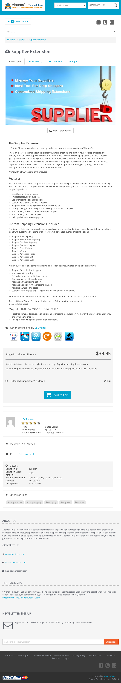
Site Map (56, 658)
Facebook (98, 22)
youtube (112, 22)
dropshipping (34, 502)
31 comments (27, 454)
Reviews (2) (36, 61)
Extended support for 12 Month (60, 381)
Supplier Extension (37, 39)
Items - (19, 21)
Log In (66, 658)
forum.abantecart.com (15, 562)
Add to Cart (61, 395)
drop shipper (15, 502)
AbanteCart (109, 676)
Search (22, 39)
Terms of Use (95, 655)
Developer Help (61, 655)
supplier (67, 502)
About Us (9, 655)
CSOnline (27, 419)
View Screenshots (62, 130)
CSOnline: (40, 327)
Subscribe (111, 641)
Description (16, 61)
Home (12, 39)
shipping (52, 502)
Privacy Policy (78, 655)
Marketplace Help (42, 655)
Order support (24, 655)
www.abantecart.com (15, 554)
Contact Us (110, 655)
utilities (80, 502)
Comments (56, 61)
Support (75, 61)
